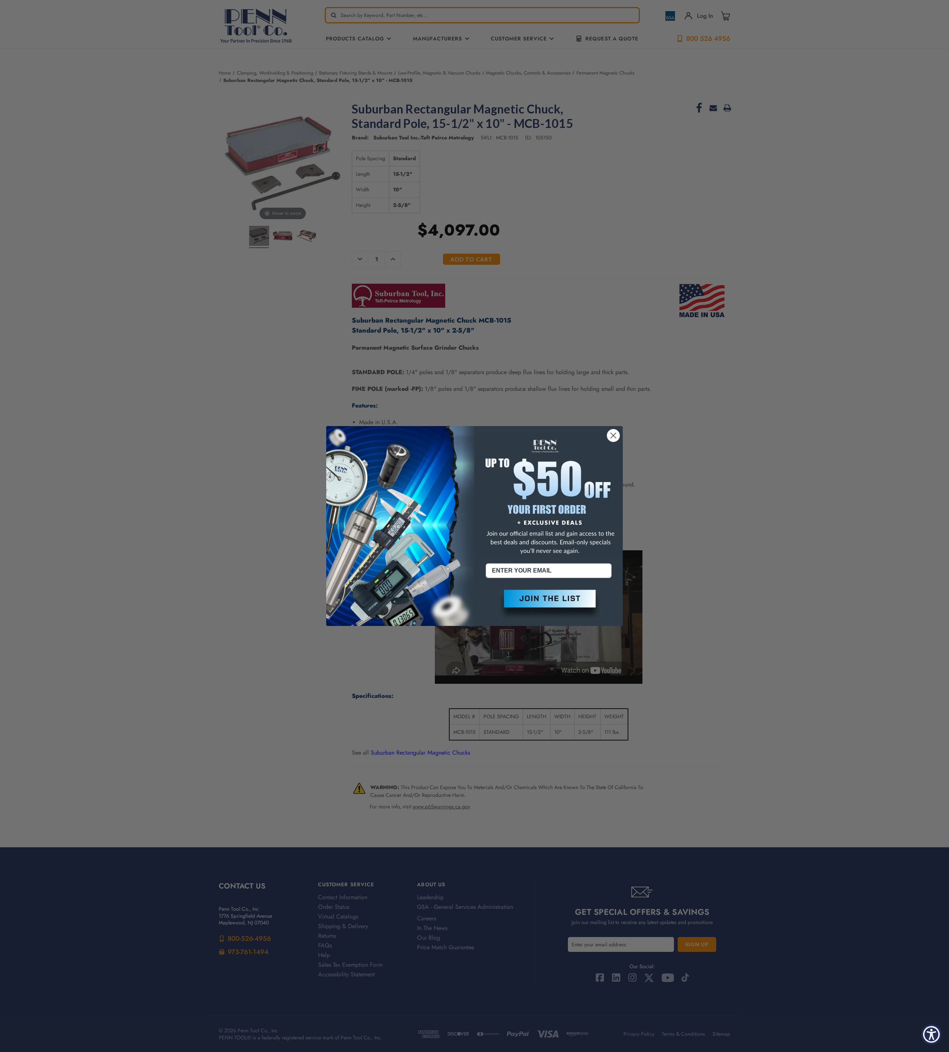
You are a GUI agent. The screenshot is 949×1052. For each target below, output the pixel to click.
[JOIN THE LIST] (548, 605)
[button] (548, 605)
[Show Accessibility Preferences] (931, 1034)
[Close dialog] (613, 435)
